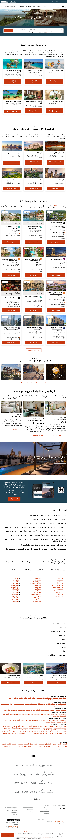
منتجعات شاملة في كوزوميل (17, 704)
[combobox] (55, 32)
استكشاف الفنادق (45, 807)
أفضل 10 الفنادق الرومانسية (40, 726)
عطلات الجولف (51, 699)
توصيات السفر (30, 809)
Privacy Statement (45, 837)
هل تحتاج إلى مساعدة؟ (56, 1)
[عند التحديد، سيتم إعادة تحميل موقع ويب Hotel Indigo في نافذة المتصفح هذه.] (16, 774)
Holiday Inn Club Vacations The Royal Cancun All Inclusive (32, 261)
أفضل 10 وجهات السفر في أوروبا (50, 457)
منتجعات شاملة (41, 704)
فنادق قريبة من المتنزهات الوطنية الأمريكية (43, 710)
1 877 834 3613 (49, 821)
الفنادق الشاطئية (62, 704)
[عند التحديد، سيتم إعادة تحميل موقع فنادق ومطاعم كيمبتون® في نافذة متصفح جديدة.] (50, 765)
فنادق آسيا (48, 720)
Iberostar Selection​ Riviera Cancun (32, 297)
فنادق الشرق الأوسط (56, 722)
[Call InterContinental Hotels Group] (63, 1)
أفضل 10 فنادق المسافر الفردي (30, 731)
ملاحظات (15, 814)
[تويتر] (60, 808)
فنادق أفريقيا (47, 722)
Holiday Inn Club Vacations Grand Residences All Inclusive (54, 294)
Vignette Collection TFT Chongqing (33, 328)
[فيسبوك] (64, 808)
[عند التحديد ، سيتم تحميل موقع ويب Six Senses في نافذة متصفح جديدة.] (16, 765)
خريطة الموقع (14, 812)
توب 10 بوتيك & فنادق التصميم (10, 733)
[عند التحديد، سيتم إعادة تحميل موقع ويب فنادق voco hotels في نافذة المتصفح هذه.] (30, 774)
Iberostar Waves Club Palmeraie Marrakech (34, 227)
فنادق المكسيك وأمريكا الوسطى (20, 720)
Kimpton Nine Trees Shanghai (56, 223)
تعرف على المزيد (13, 826)
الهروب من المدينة (49, 698)
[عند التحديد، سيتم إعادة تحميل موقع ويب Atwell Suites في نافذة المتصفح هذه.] (24, 792)
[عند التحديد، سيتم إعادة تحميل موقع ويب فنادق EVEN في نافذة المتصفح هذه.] (24, 783)
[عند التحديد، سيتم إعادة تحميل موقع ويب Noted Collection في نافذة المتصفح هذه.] (23, 774)
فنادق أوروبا (55, 720)
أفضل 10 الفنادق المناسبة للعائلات (31, 728)
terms (31, 835)
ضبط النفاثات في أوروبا (33, 714)
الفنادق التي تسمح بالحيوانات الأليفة (18, 714)
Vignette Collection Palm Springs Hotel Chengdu (10, 328)
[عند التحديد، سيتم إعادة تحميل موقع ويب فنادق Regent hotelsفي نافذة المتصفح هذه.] (24, 765)
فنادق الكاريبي (62, 720)
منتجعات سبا (58, 699)
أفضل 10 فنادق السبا (24, 733)
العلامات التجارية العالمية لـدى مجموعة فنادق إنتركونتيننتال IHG (41, 810)
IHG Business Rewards (28, 807)
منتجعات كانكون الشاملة (31, 704)
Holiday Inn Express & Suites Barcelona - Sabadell (56, 329)
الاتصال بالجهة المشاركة (44, 815)
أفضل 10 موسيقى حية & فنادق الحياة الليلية (38, 729)
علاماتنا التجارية (21, 6)
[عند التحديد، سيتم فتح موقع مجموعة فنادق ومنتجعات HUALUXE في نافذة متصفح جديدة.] (44, 774)
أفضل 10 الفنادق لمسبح (56, 733)
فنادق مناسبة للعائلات (61, 710)
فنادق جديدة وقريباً (40, 698)
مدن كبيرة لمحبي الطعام (60, 698)
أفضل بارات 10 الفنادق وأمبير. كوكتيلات (22, 726)
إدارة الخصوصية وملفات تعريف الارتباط (11, 807)
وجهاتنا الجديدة (54, 206)
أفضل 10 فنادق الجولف (55, 729)
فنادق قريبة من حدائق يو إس (25, 710)
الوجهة (62, 29)
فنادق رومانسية (23, 698)
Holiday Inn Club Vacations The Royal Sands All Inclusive (10, 261)
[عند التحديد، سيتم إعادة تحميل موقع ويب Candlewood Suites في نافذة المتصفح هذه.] (50, 792)
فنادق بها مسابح (31, 698)
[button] (4, 2)
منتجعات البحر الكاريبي (51, 704)
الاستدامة (31, 813)
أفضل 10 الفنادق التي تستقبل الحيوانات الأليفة (50, 731)
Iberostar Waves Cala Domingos (12, 227)
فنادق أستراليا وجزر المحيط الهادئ (37, 720)
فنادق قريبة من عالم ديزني (10, 710)
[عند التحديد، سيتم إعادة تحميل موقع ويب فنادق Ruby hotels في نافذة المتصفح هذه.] (37, 774)
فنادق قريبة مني (62, 714)
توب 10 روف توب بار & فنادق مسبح (39, 733)
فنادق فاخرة (54, 714)
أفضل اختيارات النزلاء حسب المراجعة (57, 726)
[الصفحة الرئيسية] (63, 749)
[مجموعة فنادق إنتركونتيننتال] (61, 6)
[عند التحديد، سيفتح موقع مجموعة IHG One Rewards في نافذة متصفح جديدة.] (33, 799)
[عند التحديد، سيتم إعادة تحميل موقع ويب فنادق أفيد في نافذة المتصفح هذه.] (16, 792)
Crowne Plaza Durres (56, 259)
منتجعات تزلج (15, 698)
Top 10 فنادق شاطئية (47, 728)
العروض (38, 6)
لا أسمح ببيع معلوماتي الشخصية (11, 810)
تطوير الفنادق (46, 813)
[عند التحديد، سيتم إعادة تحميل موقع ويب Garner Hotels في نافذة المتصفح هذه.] (50, 783)
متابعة (7, 835)
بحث (9, 30)
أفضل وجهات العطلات (44, 714)
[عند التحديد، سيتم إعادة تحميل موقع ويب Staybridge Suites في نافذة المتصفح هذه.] (33, 792)
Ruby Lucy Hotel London (11, 298)
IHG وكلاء (31, 811)
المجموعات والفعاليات (30, 6)
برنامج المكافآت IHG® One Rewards (8, 6)
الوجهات (44, 6)
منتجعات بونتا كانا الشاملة (54, 705)
